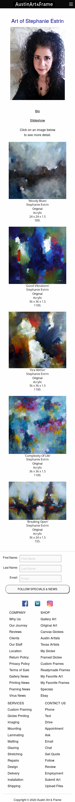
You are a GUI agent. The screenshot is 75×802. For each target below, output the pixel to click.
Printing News (19, 682)
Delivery (13, 773)
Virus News (17, 695)
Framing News (19, 689)
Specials (47, 689)
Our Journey (18, 625)
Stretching (15, 754)
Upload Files (54, 786)
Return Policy (19, 657)
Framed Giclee (51, 657)
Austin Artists (50, 638)
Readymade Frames (55, 670)
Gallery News (19, 676)
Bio (37, 111)
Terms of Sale (19, 670)
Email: (14, 577)
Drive (49, 722)
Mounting (14, 728)
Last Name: (10, 567)
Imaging (13, 722)
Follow (49, 760)
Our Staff (15, 644)
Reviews (15, 631)
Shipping (14, 786)
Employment (54, 773)
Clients (14, 638)
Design (13, 766)
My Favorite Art (52, 676)
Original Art (49, 625)
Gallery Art (48, 619)
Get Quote (52, 754)
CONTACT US (55, 703)
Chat (48, 747)
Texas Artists (50, 644)
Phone (49, 709)
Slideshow (37, 120)
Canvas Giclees (52, 631)
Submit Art (52, 779)
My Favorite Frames (55, 682)
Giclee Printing (18, 715)
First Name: (10, 557)
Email (49, 741)
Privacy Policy (19, 663)
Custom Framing (20, 709)
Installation (15, 779)
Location (15, 651)
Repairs (13, 760)
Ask (47, 735)
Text (48, 715)
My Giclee (48, 651)
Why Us (15, 619)
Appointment (54, 728)
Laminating (16, 735)
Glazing (13, 747)
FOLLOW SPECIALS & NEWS (37, 589)
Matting (13, 741)
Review (50, 766)
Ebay (44, 695)
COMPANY (17, 612)
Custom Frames (52, 663)
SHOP (45, 612)
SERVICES (16, 703)
